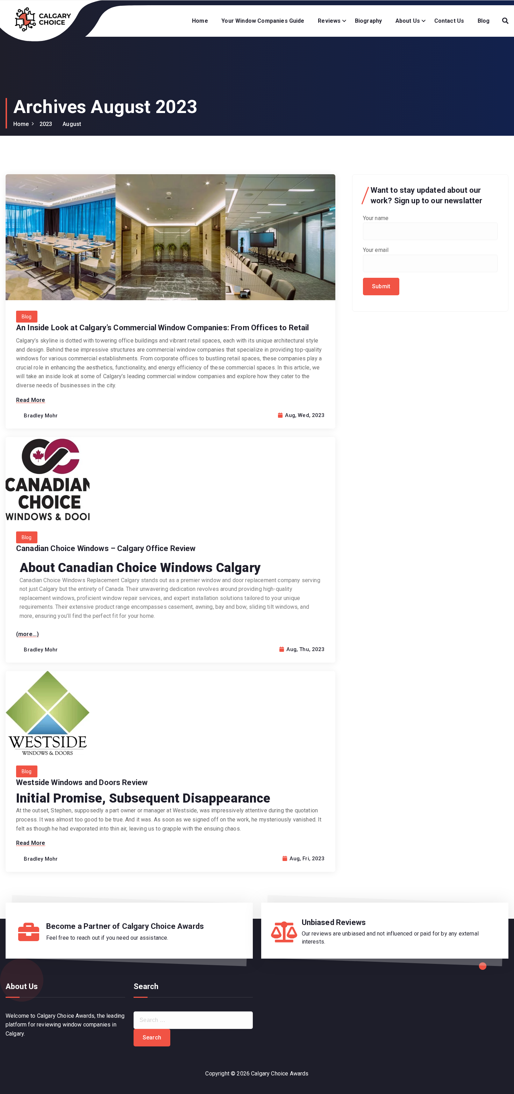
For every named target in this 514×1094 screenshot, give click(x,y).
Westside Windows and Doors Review (82, 782)
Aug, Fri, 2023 (306, 858)
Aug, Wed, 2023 (304, 415)
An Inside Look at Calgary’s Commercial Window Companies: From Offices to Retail (162, 327)
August (72, 124)
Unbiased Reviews (334, 922)
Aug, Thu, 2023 (304, 649)
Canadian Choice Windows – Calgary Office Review (106, 548)
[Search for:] (193, 1020)
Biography (368, 20)
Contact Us (449, 20)
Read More (30, 400)
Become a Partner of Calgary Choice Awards (125, 926)
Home (200, 20)
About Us (407, 20)
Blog (484, 20)
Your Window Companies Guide (262, 20)
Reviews (329, 20)
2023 (46, 124)
